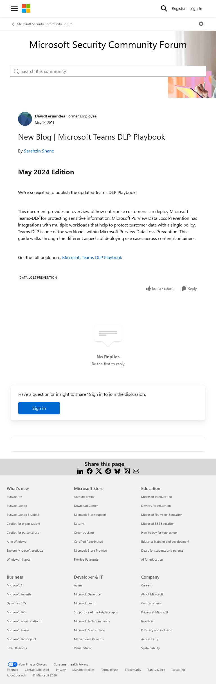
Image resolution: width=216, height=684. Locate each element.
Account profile (84, 496)
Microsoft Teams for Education (161, 514)
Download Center (86, 505)
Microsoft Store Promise (90, 550)
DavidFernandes (50, 116)
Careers (146, 585)
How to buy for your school (159, 532)
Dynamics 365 (16, 603)
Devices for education (156, 505)
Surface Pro (14, 496)
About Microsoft (152, 594)
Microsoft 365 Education (157, 523)
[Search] (164, 8)
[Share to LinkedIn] (80, 470)
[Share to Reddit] (108, 470)
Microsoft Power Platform (24, 621)
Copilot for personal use (23, 532)
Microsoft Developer (88, 594)
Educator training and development (165, 541)
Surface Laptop (17, 505)
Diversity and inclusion (156, 630)
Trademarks (133, 669)
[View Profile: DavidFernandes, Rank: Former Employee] (25, 119)
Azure (78, 585)
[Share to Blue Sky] (117, 470)
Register (179, 8)
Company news (151, 603)
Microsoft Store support (90, 514)
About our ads (16, 675)
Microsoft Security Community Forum (44, 24)
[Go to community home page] (26, 8)
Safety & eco (156, 669)
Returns (79, 523)
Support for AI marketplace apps (96, 612)
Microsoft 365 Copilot (21, 639)
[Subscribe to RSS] (127, 470)
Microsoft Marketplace (89, 630)
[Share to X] (99, 470)
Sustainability (150, 648)
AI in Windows (16, 541)
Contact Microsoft (37, 669)
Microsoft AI (15, 585)
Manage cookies (83, 669)
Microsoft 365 (16, 612)
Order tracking (84, 532)
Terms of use (109, 669)
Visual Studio (83, 648)
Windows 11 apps (19, 559)
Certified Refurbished (88, 541)
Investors (147, 621)
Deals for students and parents (162, 550)
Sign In (196, 8)
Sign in (39, 408)
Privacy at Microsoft (154, 612)
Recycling (178, 669)
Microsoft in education (156, 496)
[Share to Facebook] (90, 470)
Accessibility (149, 639)
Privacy (61, 669)
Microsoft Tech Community (92, 621)
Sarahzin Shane (39, 151)
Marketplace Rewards (89, 639)
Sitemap (12, 669)
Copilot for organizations (23, 523)
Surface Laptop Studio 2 (23, 514)
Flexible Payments (86, 559)
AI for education (152, 559)
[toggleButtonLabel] (201, 24)
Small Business (17, 648)
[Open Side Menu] (14, 8)
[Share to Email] (136, 470)
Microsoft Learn (84, 603)
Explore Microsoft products (25, 550)
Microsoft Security (19, 594)
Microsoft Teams (18, 630)
